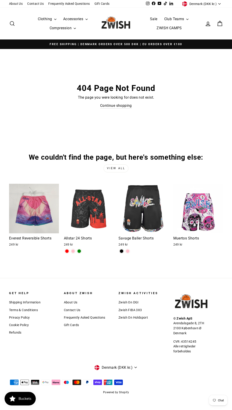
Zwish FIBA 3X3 (130, 310)
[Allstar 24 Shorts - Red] (67, 251)
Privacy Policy (19, 317)
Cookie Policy (19, 325)
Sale (153, 19)
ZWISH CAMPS (169, 28)
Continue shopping (116, 105)
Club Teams (174, 19)
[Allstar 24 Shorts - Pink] (73, 251)
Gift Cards (102, 3)
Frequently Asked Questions (69, 3)
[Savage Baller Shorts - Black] (121, 251)
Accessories (73, 19)
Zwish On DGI (128, 302)
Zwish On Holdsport (133, 317)
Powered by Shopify (116, 392)
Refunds (15, 332)
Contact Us (35, 3)
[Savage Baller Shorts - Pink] (128, 251)
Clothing (45, 19)
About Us (16, 3)
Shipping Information (25, 302)
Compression (61, 28)
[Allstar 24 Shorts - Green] (79, 251)
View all (116, 168)
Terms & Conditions (23, 310)
